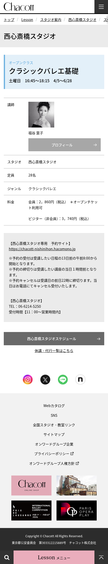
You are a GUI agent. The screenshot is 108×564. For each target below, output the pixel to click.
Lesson (27, 19)
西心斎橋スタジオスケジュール (51, 338)
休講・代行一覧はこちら (54, 350)
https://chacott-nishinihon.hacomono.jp (42, 248)
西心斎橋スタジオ (82, 19)
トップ (9, 19)
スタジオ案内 (50, 19)
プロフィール (62, 144)
